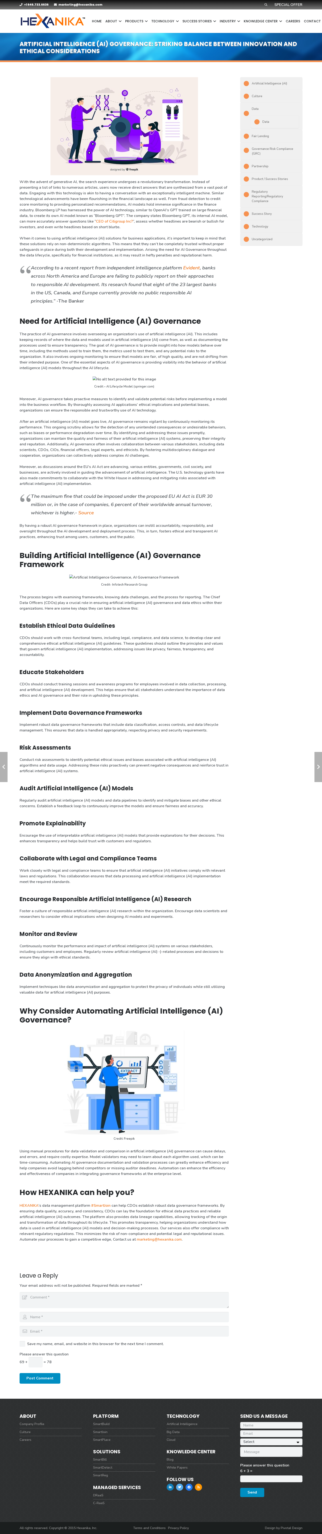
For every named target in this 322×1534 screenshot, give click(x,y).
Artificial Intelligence (182, 1424)
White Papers (177, 1467)
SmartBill (100, 1459)
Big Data (173, 1432)
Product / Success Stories (270, 179)
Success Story (262, 214)
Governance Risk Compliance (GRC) (272, 151)
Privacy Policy (178, 1528)
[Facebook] (189, 1487)
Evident (191, 267)
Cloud (171, 1440)
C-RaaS (99, 1503)
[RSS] (198, 1487)
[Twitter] (179, 1487)
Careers (25, 1440)
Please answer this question (44, 1354)
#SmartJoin (101, 1205)
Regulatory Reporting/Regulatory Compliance (267, 196)
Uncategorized (262, 239)
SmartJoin (100, 1432)
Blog (170, 1459)
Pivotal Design (291, 1528)
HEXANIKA (29, 1205)
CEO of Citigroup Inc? (114, 221)
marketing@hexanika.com (159, 1239)
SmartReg (100, 1475)
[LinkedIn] (170, 1487)
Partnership (260, 166)
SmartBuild (101, 1424)
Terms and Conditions (149, 1528)
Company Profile (32, 1424)
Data (255, 109)
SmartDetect (102, 1467)
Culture (257, 96)
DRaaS (98, 1495)
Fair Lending (260, 136)
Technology (260, 226)
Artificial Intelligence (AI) (269, 83)
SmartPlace (102, 1440)
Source (86, 512)
